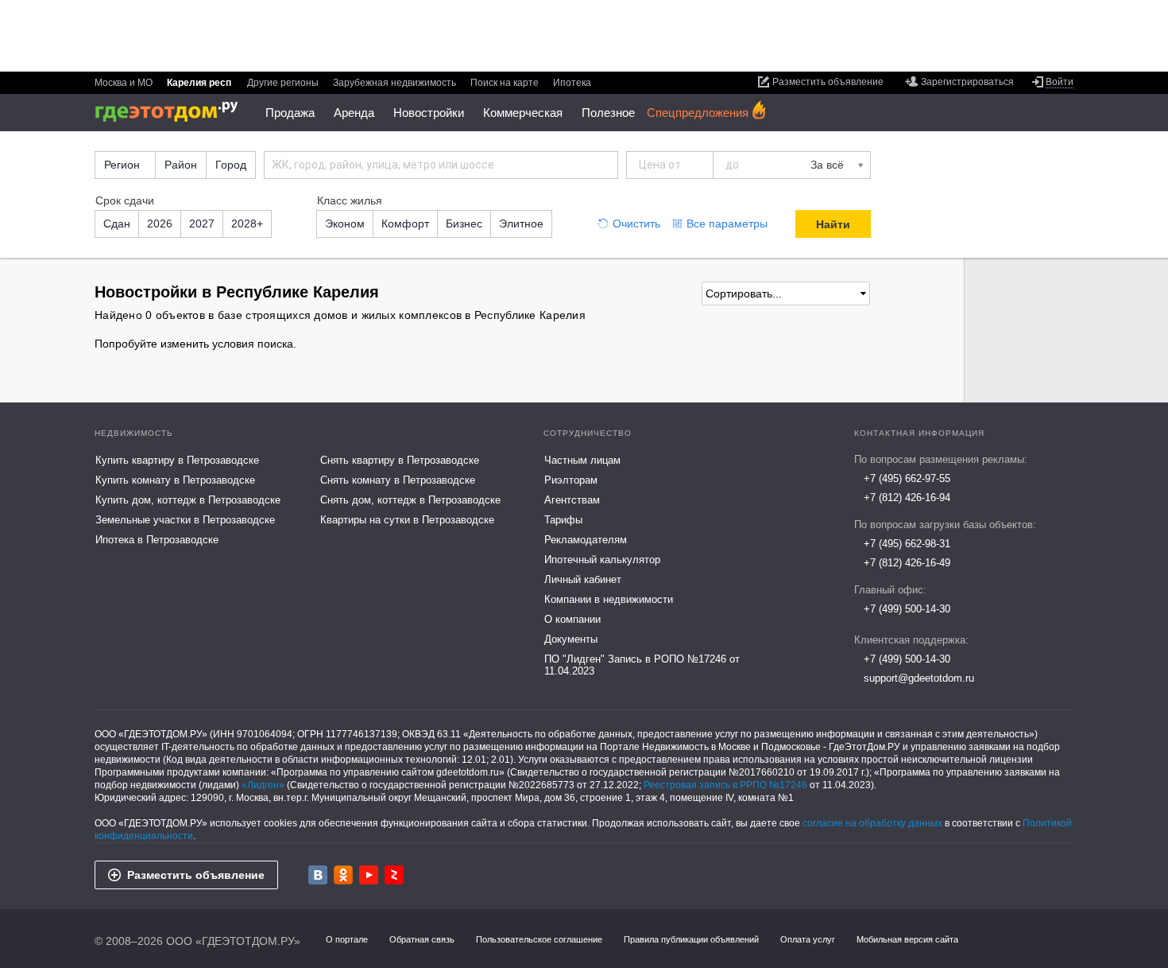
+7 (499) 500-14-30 (907, 609)
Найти (833, 224)
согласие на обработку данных (872, 823)
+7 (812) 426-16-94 (907, 497)
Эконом (345, 223)
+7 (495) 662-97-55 (907, 478)
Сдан (116, 223)
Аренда (354, 112)
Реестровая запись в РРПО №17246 (725, 785)
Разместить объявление (196, 875)
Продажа (290, 112)
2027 (202, 223)
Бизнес (464, 223)
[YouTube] (368, 874)
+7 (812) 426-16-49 (907, 563)
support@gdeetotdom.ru (919, 678)
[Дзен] (394, 874)
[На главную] (172, 111)
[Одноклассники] (343, 874)
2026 (159, 223)
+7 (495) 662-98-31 (907, 544)
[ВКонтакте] (317, 874)
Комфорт (405, 223)
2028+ (247, 223)
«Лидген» (263, 785)
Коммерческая (523, 112)
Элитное (521, 223)
